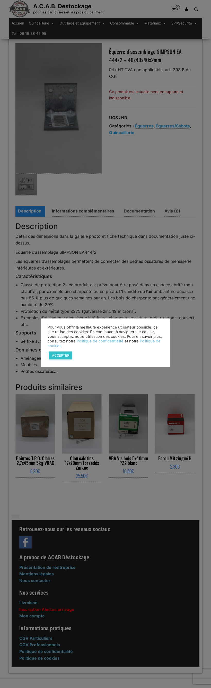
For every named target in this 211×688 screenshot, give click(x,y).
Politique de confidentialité (100, 341)
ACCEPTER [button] (60, 355)
